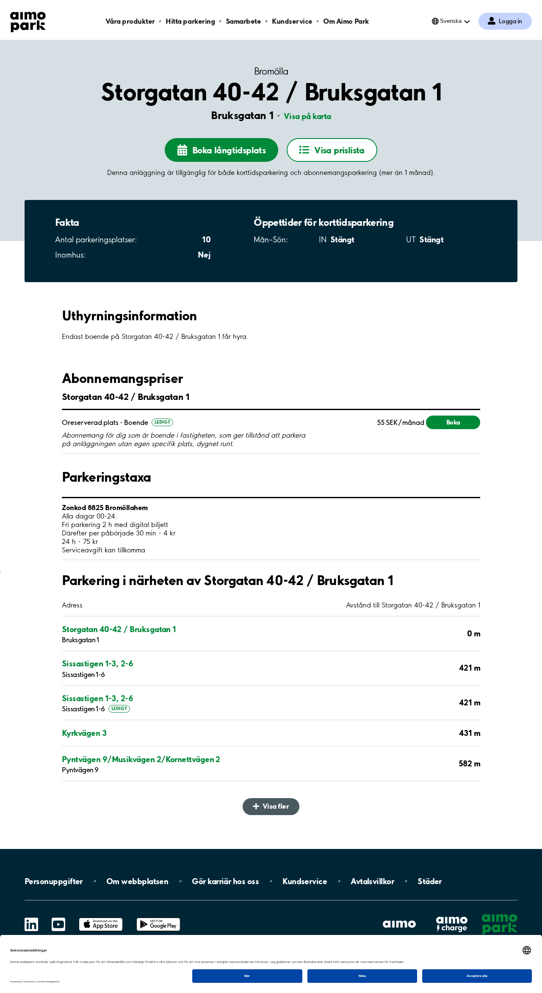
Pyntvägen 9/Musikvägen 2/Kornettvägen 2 (141, 759)
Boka (453, 422)
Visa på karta (307, 116)
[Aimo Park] (28, 20)
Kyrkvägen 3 (84, 733)
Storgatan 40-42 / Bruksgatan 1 (119, 629)
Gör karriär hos (225, 881)
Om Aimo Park (346, 21)
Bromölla (271, 71)
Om (137, 881)
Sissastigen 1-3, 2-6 (97, 663)
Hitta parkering (190, 21)
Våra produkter (130, 21)
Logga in (510, 21)
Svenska (451, 21)
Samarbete (243, 21)
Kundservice (292, 21)
